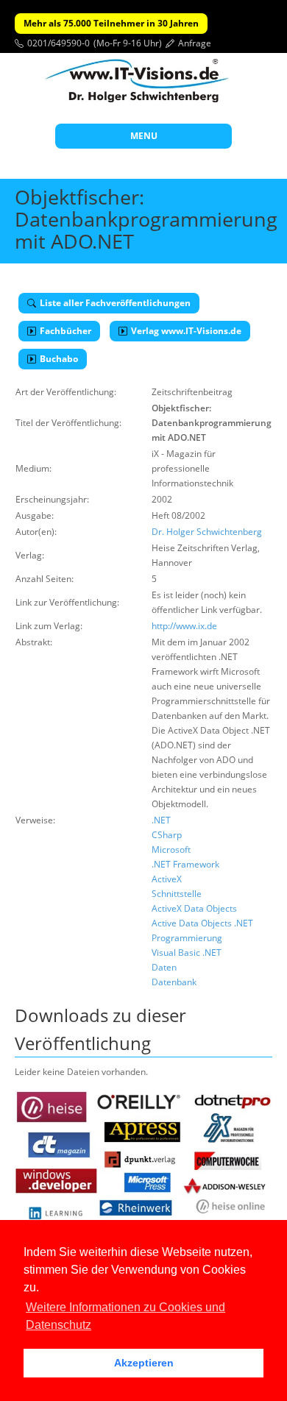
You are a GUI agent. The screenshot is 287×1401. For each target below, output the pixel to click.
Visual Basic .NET (187, 952)
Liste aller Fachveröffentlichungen (115, 303)
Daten (164, 967)
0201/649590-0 (58, 43)
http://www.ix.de (184, 626)
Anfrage (194, 43)
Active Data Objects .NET (202, 923)
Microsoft (171, 849)
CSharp (167, 835)
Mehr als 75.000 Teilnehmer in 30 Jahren (111, 23)
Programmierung (187, 938)
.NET (161, 820)
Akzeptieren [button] (144, 1363)
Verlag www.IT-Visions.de (186, 330)
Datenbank (174, 982)
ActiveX (167, 879)
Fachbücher (65, 330)
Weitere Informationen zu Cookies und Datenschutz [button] (125, 1316)
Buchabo (59, 358)
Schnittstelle (177, 893)
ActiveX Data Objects (194, 908)
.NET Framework (185, 864)
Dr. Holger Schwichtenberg (207, 531)
